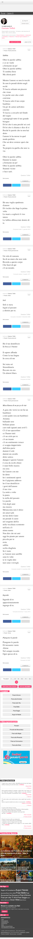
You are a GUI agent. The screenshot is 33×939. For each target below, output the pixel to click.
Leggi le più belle (15, 42)
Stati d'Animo (23, 900)
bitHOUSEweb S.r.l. (5, 932)
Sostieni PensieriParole (16, 757)
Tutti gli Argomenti (25, 686)
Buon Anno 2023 (11, 893)
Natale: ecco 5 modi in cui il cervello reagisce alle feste (7, 880)
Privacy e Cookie (5, 934)
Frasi (2, 919)
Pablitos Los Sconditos (26, 803)
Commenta (25, 181)
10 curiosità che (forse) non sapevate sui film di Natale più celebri (24, 880)
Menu (2, 2)
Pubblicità (22, 932)
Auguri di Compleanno (8, 890)
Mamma (29, 796)
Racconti (12, 36)
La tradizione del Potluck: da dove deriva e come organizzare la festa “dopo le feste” (16, 853)
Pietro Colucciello (27, 814)
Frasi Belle (16, 707)
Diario (3, 38)
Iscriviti (4, 911)
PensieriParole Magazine (9, 833)
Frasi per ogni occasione (21, 36)
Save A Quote (4, 920)
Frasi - (16, 2)
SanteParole (4, 923)
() (16, 783)
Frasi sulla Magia (16, 733)
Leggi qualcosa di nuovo (9, 686)
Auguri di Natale (16, 714)
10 (22, 679)
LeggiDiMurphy (5, 922)
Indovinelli (28, 35)
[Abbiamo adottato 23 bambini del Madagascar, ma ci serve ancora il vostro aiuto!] (8, 864)
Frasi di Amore (16, 695)
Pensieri (16, 726)
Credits (27, 932)
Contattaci (19, 934)
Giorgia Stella (28, 786)
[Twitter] (16, 185)
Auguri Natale (22, 889)
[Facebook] (7, 185)
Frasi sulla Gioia (16, 745)
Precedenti (6, 679)
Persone (29, 788)
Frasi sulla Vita (16, 703)
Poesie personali (12, 50)
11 (25, 679)
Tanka (9, 633)
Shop (2, 925)
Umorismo (5, 36)
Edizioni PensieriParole (7, 926)
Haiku (9, 295)
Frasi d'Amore (25, 895)
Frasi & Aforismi (20, 35)
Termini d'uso (13, 934)
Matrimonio (7, 900)
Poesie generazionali (13, 250)
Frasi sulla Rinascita (16, 737)
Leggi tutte (28, 42)
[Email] (25, 185)
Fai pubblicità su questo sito (8, 927)
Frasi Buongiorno (14, 895)
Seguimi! (26, 20)
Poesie (5, 50)
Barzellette (3, 893)
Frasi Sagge (16, 711)
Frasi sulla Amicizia (16, 699)
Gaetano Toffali (8, 28)
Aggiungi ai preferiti (29, 49)
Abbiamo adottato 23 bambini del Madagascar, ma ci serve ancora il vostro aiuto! (8, 868)
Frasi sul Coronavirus (16, 741)
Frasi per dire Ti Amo (9, 897)
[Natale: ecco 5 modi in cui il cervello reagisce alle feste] (8, 876)
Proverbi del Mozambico (16, 729)
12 (29, 679)
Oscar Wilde (15, 899)
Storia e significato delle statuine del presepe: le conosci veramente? (23, 868)
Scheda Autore (25, 23)
